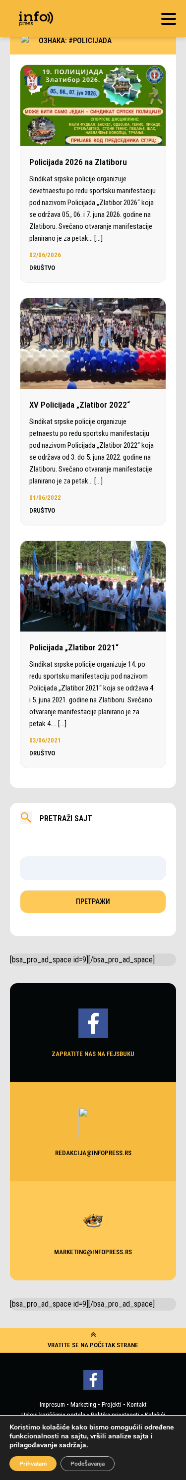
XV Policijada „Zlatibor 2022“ (79, 405)
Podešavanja (87, 1464)
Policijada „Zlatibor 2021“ (74, 647)
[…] (98, 238)
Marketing (83, 1404)
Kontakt (137, 1404)
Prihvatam (33, 1464)
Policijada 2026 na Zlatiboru (78, 162)
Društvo (42, 267)
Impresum (52, 1404)
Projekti (112, 1404)
